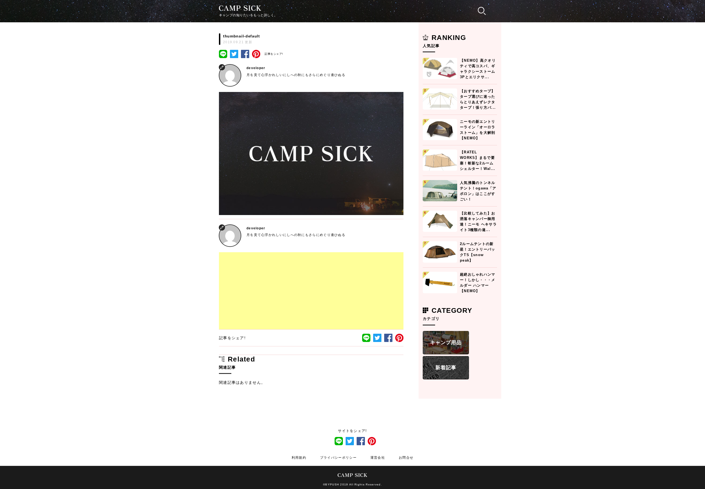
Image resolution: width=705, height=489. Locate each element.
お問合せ (406, 458)
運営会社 (377, 458)
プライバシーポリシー (338, 458)
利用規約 (299, 458)
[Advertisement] (311, 290)
